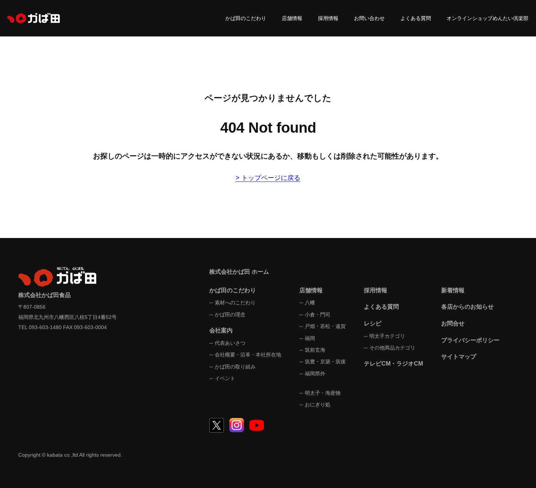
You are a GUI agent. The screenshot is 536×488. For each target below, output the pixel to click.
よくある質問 (415, 18)
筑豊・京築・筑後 (325, 361)
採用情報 (328, 18)
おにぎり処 (317, 404)
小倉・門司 (317, 314)
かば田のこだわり (245, 18)
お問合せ (453, 323)
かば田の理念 (230, 314)
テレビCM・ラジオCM (393, 363)
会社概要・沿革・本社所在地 (248, 355)
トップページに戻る (270, 177)
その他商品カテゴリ (392, 348)
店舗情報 (292, 18)
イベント (225, 378)
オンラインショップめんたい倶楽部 (487, 18)
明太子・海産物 (323, 393)
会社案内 (221, 330)
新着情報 (453, 290)
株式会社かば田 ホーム (239, 272)
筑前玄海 (315, 350)
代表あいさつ (230, 343)
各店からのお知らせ (467, 307)
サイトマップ (458, 357)
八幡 (310, 302)
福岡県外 (315, 373)
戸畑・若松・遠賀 (325, 326)
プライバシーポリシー (470, 340)
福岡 (310, 338)
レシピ (372, 323)
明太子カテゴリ (387, 336)
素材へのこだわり (235, 302)
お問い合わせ (369, 18)
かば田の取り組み (235, 367)
